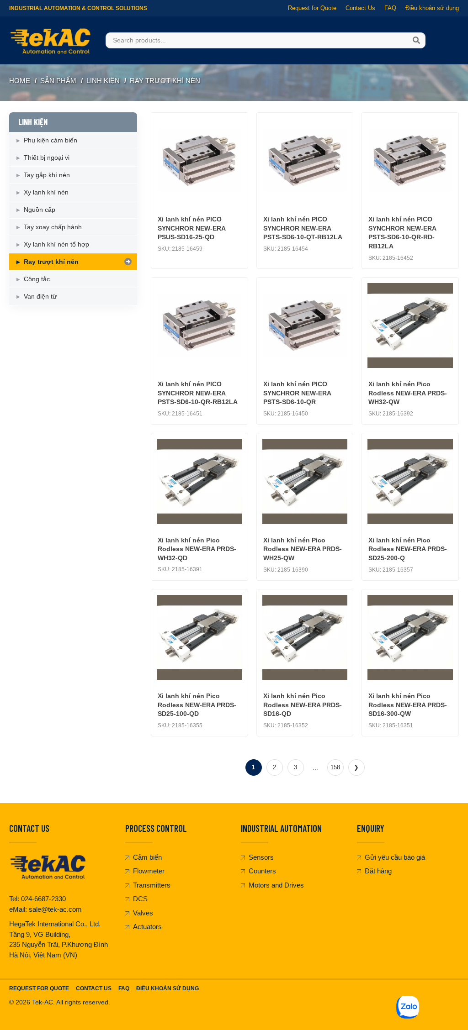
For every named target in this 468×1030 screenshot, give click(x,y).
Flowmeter (149, 871)
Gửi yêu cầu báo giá (395, 857)
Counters (262, 871)
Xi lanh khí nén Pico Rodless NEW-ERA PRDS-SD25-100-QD (197, 704)
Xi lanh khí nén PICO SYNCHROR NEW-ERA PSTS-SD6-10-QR (297, 392)
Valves (143, 913)
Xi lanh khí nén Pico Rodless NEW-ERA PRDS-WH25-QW (302, 549)
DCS (140, 899)
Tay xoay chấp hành (53, 227)
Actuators (147, 926)
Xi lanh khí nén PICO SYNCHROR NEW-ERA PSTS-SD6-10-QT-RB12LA (302, 228)
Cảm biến (147, 857)
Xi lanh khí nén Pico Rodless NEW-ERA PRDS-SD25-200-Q (407, 549)
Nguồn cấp (39, 209)
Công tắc (37, 279)
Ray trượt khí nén (165, 80)
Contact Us (360, 8)
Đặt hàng (378, 871)
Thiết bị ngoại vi (46, 157)
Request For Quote (39, 988)
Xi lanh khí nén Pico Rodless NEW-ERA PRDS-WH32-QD (197, 549)
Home (19, 80)
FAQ (390, 8)
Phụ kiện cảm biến (50, 140)
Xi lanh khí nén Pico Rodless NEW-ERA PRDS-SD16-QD (302, 704)
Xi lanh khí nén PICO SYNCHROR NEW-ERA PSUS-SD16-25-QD (191, 228)
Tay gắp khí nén (47, 175)
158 (335, 767)
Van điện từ (40, 296)
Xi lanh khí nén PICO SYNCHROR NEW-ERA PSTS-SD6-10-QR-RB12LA (198, 392)
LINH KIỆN (103, 80)
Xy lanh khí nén (46, 192)
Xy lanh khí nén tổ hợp (56, 244)
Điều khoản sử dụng (432, 8)
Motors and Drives (276, 885)
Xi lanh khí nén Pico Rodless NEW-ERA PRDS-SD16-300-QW (407, 704)
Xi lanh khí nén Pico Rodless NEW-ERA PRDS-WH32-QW (407, 392)
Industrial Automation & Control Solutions (78, 8)
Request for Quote (312, 8)
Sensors (261, 857)
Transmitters (151, 885)
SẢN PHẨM (58, 80)
